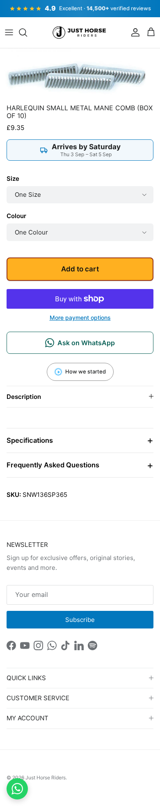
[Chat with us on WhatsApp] (17, 788)
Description (24, 397)
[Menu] (9, 32)
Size (13, 178)
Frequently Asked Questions (53, 465)
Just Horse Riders (45, 777)
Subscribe (80, 620)
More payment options (80, 317)
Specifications (30, 440)
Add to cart (80, 269)
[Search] (27, 32)
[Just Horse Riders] (80, 32)
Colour (16, 216)
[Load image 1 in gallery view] (80, 74)
